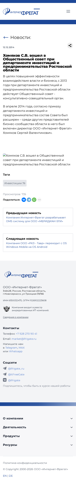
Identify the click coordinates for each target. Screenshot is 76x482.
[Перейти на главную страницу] (21, 11)
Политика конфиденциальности (25, 463)
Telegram (11, 347)
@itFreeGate (16, 374)
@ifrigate (14, 380)
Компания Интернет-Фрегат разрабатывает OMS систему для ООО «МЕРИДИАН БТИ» (36, 219)
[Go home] (21, 274)
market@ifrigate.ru (24, 338)
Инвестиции (14, 183)
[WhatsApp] (34, 199)
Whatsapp (15, 351)
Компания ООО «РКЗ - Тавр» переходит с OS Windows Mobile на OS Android (36, 245)
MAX (22, 347)
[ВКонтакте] (24, 199)
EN (5, 475)
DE (11, 475)
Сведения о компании (15, 317)
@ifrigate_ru (16, 368)
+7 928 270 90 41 (26, 333)
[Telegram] (29, 199)
